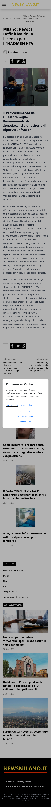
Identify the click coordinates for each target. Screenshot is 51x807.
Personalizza (25, 411)
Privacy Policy (26, 405)
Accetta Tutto (25, 421)
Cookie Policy (12, 405)
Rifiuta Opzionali (25, 416)
